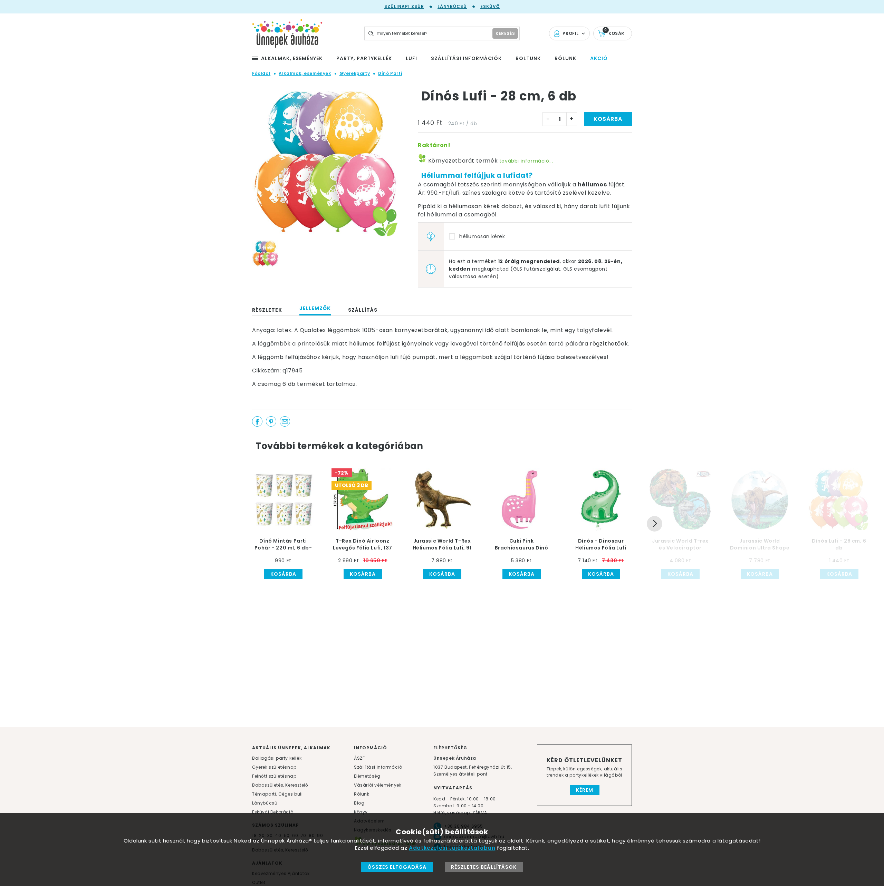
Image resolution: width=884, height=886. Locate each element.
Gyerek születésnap (274, 767)
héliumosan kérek (482, 236)
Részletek (267, 309)
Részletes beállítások (484, 867)
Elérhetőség (367, 776)
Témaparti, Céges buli (277, 794)
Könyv (361, 812)
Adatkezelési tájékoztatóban (452, 847)
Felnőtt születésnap (274, 776)
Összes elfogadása (396, 867)
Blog (359, 803)
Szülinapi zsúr (404, 6)
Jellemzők (315, 308)
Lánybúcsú (452, 6)
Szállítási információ (378, 767)
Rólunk (361, 794)
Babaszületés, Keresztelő (280, 785)
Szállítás (362, 309)
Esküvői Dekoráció (272, 812)
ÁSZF (359, 758)
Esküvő (490, 6)
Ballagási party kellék (276, 758)
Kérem (584, 790)
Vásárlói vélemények (377, 785)
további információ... (526, 160)
